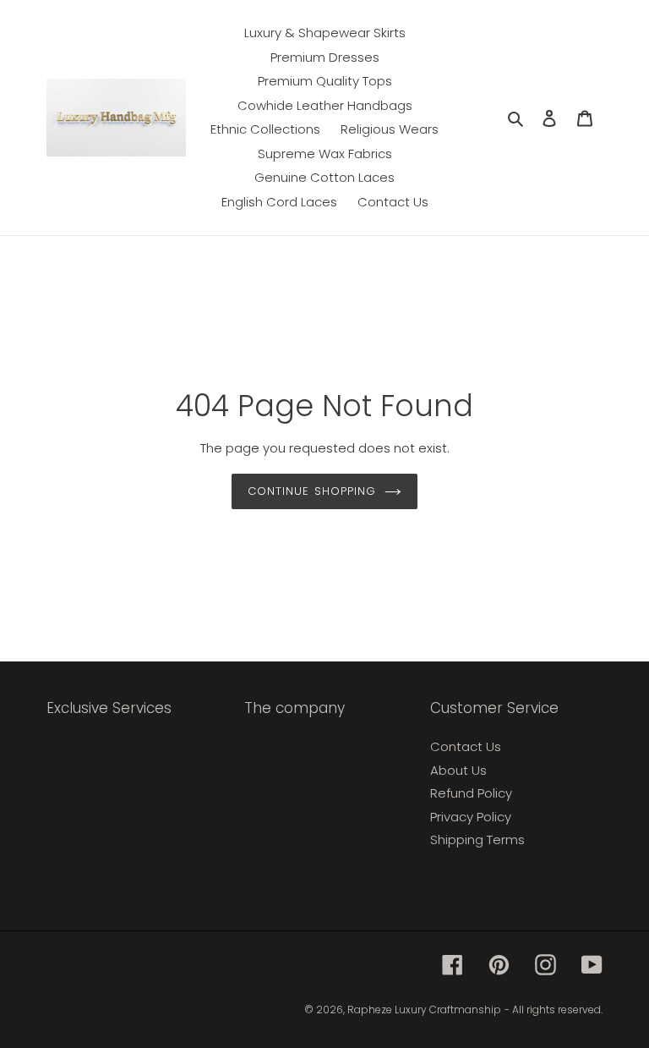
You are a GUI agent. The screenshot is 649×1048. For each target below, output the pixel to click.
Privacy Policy (470, 817)
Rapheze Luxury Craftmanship (424, 1009)
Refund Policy (471, 793)
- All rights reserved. (553, 1009)
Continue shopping (312, 491)
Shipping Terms (477, 839)
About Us (458, 770)
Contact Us (465, 746)
